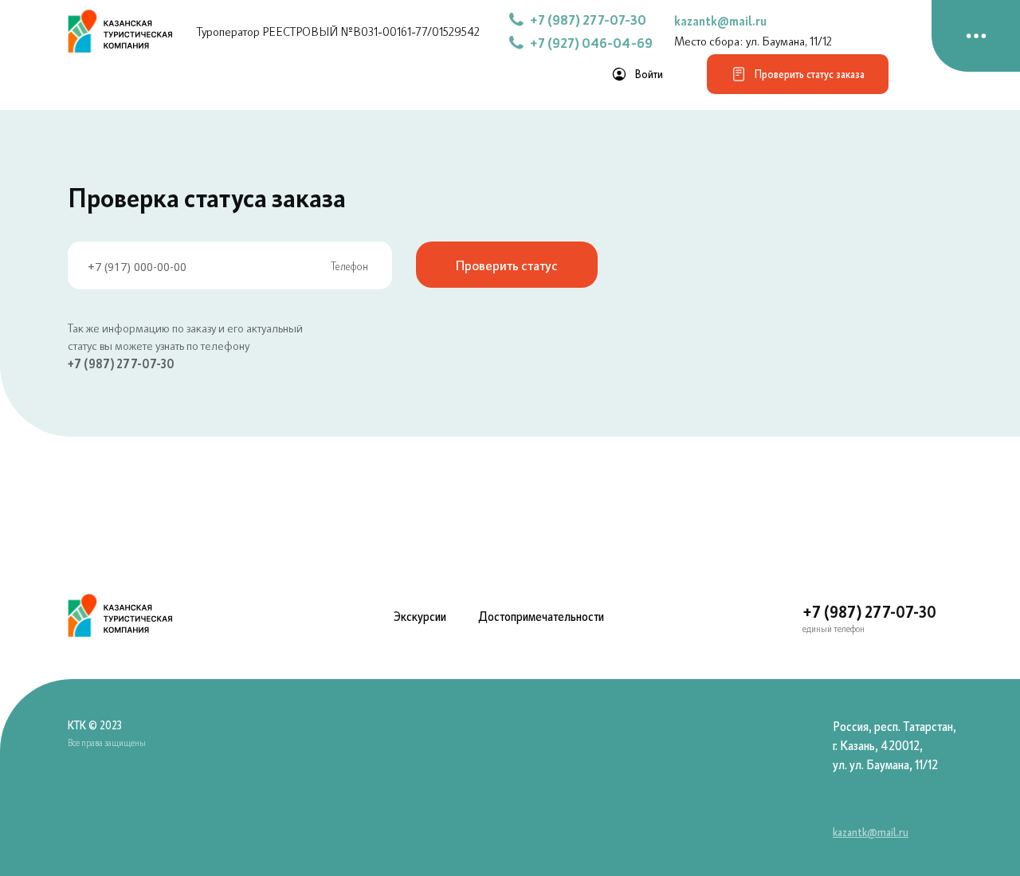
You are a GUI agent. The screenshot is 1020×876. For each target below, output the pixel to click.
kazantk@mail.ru (720, 21)
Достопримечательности (541, 616)
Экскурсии (420, 616)
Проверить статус (507, 264)
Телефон (349, 266)
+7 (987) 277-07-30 (121, 363)
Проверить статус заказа (810, 74)
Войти (649, 74)
